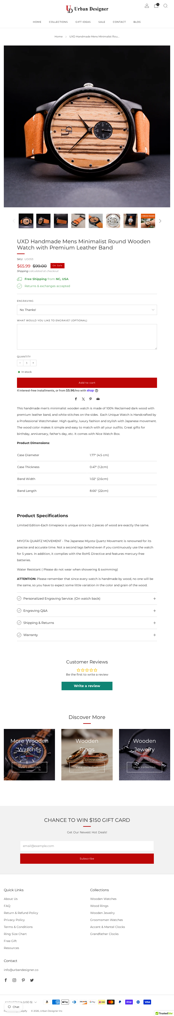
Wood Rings (99, 906)
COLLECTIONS (58, 21)
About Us (11, 899)
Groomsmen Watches (106, 920)
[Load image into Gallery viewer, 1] (26, 220)
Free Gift (10, 941)
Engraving (25, 301)
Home (59, 36)
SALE (101, 21)
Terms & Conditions (18, 927)
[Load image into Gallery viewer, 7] (130, 220)
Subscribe (87, 858)
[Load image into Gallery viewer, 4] (78, 220)
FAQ (7, 906)
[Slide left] (14, 221)
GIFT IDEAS (83, 21)
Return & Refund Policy (21, 913)
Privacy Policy (14, 920)
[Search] (165, 6)
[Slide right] (160, 221)
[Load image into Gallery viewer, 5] (95, 220)
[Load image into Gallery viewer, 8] (148, 220)
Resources (11, 948)
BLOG (137, 21)
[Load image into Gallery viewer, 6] (113, 220)
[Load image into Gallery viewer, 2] (43, 220)
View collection (29, 767)
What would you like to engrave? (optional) (52, 320)
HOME (37, 21)
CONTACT (119, 21)
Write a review (87, 686)
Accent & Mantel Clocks (107, 927)
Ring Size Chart (15, 934)
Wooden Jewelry (102, 913)
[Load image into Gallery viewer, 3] (61, 220)
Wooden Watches (103, 899)
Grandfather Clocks (104, 934)
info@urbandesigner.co (21, 970)
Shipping (22, 271)
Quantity (24, 356)
